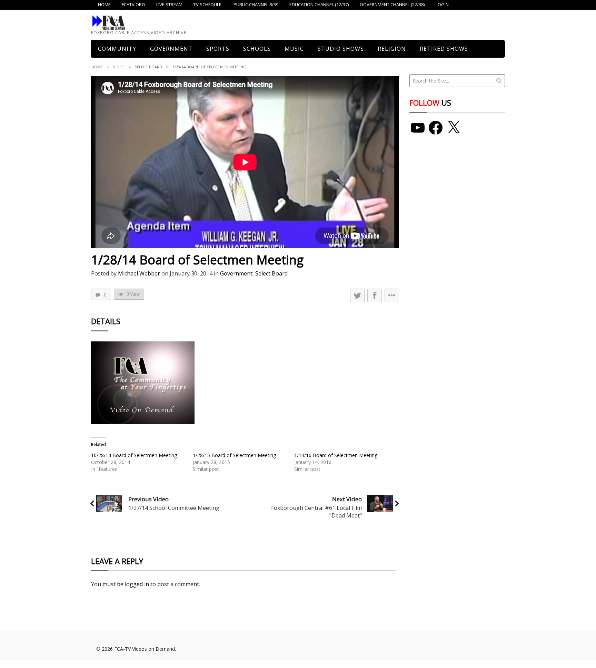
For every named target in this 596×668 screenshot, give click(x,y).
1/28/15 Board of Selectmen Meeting (234, 455)
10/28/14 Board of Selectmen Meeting (134, 455)
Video (119, 66)
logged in (137, 584)
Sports (217, 48)
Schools (257, 48)
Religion (392, 48)
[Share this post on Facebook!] (374, 295)
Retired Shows (444, 48)
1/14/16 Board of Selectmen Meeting (335, 455)
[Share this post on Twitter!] (357, 295)
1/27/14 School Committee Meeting (173, 508)
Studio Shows (341, 48)
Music (294, 48)
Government (171, 48)
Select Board (148, 66)
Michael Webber (139, 273)
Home (97, 66)
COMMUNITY (117, 48)
